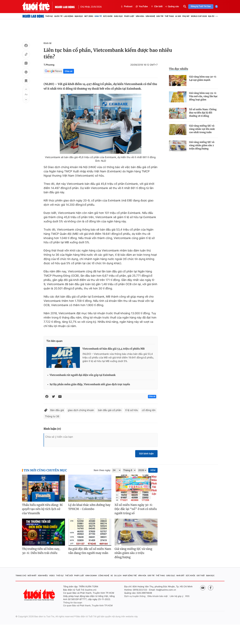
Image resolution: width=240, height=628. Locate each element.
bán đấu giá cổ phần (109, 410)
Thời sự (49, 16)
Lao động (68, 16)
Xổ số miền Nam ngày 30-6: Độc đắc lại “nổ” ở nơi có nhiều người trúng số (136, 509)
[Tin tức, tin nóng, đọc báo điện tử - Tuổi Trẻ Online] (38, 6)
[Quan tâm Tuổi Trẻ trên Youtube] (202, 587)
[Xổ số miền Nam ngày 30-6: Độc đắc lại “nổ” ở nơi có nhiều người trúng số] (136, 488)
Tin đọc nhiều (178, 69)
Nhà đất (180, 575)
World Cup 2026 (199, 16)
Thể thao (169, 16)
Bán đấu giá (57, 410)
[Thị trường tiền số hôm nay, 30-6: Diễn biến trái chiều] (43, 532)
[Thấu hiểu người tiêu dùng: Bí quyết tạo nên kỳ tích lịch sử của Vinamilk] (43, 488)
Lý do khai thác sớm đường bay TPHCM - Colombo (89, 507)
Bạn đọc (79, 16)
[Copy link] (26, 54)
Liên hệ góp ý (176, 596)
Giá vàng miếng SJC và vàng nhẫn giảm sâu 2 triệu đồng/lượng (201, 145)
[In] (26, 72)
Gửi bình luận (146, 453)
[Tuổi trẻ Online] (39, 595)
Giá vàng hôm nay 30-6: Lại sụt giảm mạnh (203, 78)
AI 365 (178, 16)
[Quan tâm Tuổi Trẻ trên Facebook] (210, 587)
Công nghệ (103, 575)
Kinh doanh (91, 575)
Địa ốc (211, 16)
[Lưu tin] (26, 81)
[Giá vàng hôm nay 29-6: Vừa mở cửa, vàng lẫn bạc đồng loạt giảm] (177, 96)
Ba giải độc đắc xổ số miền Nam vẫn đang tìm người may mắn (89, 551)
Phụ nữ (186, 16)
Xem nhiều (43, 575)
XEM (152, 470)
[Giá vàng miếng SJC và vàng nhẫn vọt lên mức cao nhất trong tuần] (177, 129)
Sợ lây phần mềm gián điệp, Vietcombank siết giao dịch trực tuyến (90, 384)
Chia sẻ (68, 71)
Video (52, 575)
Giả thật (201, 575)
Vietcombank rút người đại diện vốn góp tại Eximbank (83, 375)
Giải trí (159, 16)
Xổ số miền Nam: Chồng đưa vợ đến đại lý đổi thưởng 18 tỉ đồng (202, 112)
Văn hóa (142, 575)
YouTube (143, 6)
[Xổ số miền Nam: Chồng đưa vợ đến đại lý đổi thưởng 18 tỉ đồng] (177, 113)
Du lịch (117, 575)
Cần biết (158, 6)
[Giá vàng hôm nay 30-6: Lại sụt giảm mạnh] (177, 80)
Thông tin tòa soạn (72, 602)
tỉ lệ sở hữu (131, 410)
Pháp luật (129, 16)
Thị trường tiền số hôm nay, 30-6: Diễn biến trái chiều (41, 551)
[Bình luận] (26, 63)
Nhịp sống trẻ (130, 575)
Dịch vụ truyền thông (134, 596)
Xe (112, 575)
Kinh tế (98, 16)
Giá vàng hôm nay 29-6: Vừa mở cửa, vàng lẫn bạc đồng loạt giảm (203, 96)
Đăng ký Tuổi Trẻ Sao (201, 6)
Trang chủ (21, 575)
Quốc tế (58, 16)
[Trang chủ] (33, 16)
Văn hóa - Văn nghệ (145, 16)
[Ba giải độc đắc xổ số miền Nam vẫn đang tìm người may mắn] (89, 532)
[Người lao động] (65, 6)
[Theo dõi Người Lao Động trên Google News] (53, 71)
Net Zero (88, 16)
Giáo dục (118, 16)
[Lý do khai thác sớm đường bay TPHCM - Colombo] (89, 488)
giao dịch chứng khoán (81, 410)
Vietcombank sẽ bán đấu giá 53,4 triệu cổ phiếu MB (113, 348)
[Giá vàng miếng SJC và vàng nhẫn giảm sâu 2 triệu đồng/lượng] (177, 145)
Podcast (128, 6)
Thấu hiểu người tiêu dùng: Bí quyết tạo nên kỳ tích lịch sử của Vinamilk (42, 509)
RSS (187, 596)
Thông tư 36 (52, 416)
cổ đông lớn (148, 410)
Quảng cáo (173, 6)
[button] (26, 89)
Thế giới (69, 575)
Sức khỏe (107, 16)
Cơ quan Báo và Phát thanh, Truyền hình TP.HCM (88, 605)
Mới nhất (32, 575)
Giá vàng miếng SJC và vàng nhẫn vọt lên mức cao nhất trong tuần (202, 129)
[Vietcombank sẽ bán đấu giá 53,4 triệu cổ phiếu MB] (63, 357)
